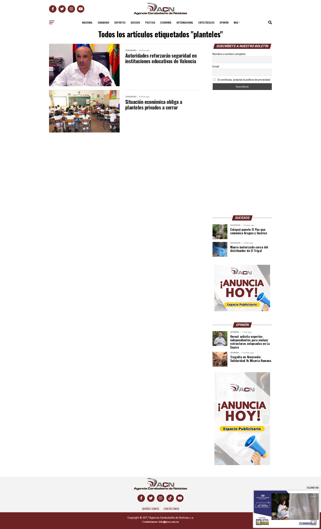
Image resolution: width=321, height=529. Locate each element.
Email (216, 66)
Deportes (119, 22)
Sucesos (135, 22)
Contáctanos (171, 509)
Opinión (224, 22)
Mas (236, 22)
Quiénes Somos (150, 509)
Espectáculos (206, 22)
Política (150, 22)
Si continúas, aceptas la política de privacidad (243, 79)
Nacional (87, 22)
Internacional (184, 22)
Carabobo (103, 22)
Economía (165, 22)
